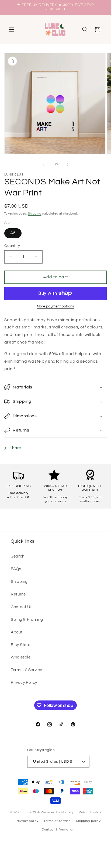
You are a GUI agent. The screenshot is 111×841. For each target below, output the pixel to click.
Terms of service (57, 820)
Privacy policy (27, 820)
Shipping (34, 213)
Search (18, 556)
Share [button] (15, 448)
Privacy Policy (24, 683)
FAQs (16, 569)
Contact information (58, 829)
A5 (13, 233)
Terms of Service (26, 670)
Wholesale (21, 657)
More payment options (55, 306)
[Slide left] (43, 164)
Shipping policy (88, 820)
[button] (11, 29)
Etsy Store (20, 645)
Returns (18, 594)
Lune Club (32, 812)
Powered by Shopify (57, 812)
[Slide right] (68, 164)
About (16, 632)
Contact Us (21, 607)
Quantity (12, 246)
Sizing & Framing (27, 620)
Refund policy (90, 812)
